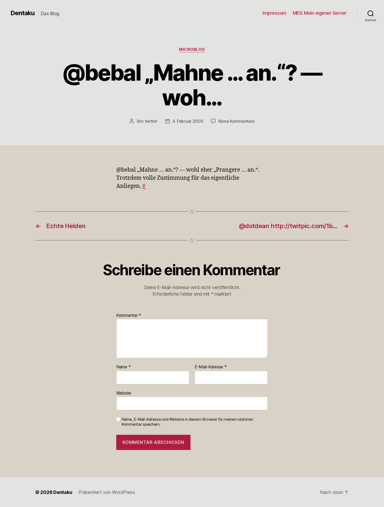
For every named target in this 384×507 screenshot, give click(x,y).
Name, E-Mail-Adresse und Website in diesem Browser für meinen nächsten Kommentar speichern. (187, 422)
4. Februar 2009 (187, 121)
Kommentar (128, 315)
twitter (151, 121)
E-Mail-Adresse (211, 367)
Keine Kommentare (236, 121)
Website (123, 392)
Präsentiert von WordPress (106, 492)
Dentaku (22, 13)
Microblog (192, 49)
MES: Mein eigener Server (320, 13)
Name (123, 367)
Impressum (274, 13)
